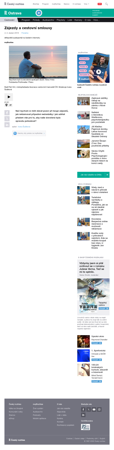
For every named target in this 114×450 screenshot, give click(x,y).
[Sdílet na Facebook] (7, 112)
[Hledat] (107, 4)
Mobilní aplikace (39, 418)
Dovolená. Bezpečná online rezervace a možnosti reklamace (100, 224)
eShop (11, 418)
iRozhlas (36, 4)
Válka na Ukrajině (16, 408)
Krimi (81, 63)
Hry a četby (83, 59)
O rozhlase (77, 4)
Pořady (36, 20)
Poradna (24, 33)
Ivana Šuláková (24, 127)
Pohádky (82, 67)
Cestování (9, 20)
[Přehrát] (8, 97)
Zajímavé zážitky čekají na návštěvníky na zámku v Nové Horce (100, 103)
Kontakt (60, 422)
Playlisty (61, 20)
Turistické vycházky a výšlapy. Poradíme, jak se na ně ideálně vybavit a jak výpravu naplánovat (100, 206)
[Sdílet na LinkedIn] (7, 124)
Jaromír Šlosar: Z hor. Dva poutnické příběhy (100, 143)
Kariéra (60, 418)
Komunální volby (16, 412)
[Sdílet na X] (7, 118)
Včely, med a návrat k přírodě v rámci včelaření (100, 189)
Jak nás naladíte (63, 408)
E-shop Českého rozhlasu (91, 257)
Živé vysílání (83, 75)
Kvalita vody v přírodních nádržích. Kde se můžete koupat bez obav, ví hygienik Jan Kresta (100, 240)
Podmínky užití (92, 438)
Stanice (66, 4)
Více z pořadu (84, 184)
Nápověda (61, 412)
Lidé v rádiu (62, 415)
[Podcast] (6, 105)
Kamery (95, 15)
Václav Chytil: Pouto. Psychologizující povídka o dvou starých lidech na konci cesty (100, 157)
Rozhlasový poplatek (65, 425)
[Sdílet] (10, 105)
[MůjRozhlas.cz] (8, 43)
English (102, 438)
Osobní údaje (79, 438)
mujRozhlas (56, 4)
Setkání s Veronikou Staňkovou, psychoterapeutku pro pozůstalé (100, 117)
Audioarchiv (97, 13)
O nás (88, 20)
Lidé (70, 20)
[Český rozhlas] (14, 4)
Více (96, 20)
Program (45, 4)
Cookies (69, 438)
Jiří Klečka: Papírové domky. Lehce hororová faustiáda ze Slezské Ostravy (100, 131)
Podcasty (37, 415)
